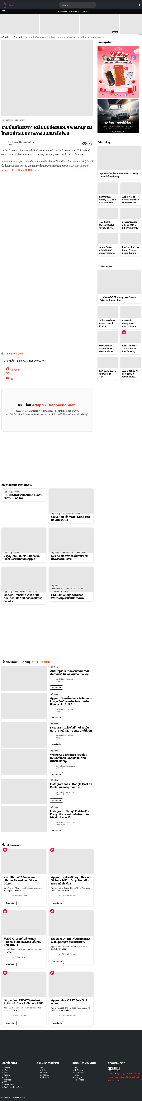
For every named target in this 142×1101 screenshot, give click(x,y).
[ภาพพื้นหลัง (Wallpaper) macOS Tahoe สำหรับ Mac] (131, 312)
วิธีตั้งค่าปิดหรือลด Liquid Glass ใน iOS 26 (107, 323)
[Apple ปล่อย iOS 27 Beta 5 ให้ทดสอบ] (71, 984)
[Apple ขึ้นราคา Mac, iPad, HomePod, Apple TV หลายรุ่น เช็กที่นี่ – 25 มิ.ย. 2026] (59, 24)
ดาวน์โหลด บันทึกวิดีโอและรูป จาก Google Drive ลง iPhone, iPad (118, 298)
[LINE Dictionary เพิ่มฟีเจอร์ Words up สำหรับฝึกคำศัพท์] (71, 579)
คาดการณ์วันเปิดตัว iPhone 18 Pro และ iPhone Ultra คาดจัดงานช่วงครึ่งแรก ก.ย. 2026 (130, 225)
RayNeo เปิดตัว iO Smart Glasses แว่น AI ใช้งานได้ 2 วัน (130, 250)
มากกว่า (18, 890)
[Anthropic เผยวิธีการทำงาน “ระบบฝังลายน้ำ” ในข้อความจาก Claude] (24, 679)
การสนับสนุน (44, 1075)
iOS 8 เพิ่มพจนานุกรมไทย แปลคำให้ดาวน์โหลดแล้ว (23, 496)
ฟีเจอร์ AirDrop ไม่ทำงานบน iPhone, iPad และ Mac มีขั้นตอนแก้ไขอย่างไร (22, 942)
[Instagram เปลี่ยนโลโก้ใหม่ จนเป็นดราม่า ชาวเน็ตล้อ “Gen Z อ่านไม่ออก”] (24, 735)
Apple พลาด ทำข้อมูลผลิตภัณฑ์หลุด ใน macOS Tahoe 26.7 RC (130, 199)
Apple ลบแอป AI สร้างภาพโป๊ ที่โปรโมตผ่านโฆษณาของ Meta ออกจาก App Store (130, 374)
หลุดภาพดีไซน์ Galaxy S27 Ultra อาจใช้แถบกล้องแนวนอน (107, 199)
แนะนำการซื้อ (44, 1077)
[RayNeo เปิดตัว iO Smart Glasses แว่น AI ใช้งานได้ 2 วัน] (131, 238)
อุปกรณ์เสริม (9, 1084)
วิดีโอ (41, 1068)
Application (68, 513)
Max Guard (74, 11)
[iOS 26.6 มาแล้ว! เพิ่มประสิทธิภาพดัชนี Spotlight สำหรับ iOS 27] (71, 923)
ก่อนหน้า (1, 24)
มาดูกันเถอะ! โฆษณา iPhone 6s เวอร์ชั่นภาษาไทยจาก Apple (22, 557)
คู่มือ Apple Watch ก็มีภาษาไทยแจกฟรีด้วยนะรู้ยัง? (69, 557)
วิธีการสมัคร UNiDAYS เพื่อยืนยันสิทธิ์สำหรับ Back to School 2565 (23, 1002)
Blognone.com (15, 353)
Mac (6, 1072)
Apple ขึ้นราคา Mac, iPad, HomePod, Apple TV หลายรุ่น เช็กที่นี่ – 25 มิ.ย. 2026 (59, 29)
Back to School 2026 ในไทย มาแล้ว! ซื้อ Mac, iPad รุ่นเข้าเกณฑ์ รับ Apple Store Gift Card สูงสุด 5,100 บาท (19, 29)
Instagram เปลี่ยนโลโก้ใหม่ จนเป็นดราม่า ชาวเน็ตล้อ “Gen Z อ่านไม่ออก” (71, 729)
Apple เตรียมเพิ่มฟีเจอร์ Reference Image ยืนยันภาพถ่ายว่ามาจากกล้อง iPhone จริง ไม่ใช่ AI (71, 701)
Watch (7, 1075)
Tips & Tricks (80, 552)
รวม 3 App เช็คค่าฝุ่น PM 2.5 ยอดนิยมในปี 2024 (70, 518)
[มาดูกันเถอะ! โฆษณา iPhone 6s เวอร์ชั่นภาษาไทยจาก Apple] (24, 540)
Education (70, 588)
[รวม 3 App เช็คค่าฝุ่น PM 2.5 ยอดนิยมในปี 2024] (71, 501)
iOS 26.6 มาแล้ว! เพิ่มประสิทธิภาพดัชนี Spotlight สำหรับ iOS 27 (70, 940)
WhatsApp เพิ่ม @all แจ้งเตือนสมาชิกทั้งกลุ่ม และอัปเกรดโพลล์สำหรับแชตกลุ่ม (68, 758)
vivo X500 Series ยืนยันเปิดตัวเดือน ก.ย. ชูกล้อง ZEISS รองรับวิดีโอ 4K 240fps (106, 225)
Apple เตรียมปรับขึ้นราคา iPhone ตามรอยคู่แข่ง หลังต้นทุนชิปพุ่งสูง (119, 175)
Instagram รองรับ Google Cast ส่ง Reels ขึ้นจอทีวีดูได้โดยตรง (71, 785)
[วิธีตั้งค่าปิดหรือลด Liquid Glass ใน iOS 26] (108, 312)
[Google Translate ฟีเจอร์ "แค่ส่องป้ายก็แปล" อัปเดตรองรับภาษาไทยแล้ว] (24, 579)
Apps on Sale (33, 591)
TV (5, 1077)
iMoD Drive (62, 11)
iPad (6, 1070)
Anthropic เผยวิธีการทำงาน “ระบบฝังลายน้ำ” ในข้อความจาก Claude (70, 672)
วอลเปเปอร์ (79, 1072)
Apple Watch (67, 552)
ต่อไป (140, 24)
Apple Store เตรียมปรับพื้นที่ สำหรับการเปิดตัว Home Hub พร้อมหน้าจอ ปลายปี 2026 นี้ (107, 250)
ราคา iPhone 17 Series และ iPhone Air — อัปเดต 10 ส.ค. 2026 (20, 880)
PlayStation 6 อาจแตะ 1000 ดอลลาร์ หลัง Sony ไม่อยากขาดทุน (107, 348)
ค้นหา (63, 5)
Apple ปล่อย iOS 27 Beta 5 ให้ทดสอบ (69, 1002)
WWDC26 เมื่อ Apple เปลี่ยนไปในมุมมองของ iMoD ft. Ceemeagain (99, 30)
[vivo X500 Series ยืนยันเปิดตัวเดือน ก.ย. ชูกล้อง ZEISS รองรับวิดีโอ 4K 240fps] (108, 213)
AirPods (7, 1080)
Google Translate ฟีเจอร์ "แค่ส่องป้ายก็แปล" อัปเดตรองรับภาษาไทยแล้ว (23, 598)
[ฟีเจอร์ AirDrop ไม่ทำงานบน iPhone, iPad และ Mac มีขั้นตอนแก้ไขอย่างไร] (24, 923)
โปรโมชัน (43, 1070)
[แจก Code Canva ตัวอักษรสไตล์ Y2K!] (108, 362)
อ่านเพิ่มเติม (56, 687)
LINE (66, 591)
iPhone (81, 588)
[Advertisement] (47, 194)
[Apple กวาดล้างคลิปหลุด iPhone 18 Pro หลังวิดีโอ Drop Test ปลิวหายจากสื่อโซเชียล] (71, 861)
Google (78, 1077)
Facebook (79, 1080)
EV (5, 1082)
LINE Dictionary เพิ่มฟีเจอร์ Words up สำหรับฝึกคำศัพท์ (67, 596)
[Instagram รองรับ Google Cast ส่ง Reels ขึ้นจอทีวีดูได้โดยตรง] (24, 792)
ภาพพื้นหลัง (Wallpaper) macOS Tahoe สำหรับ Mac (129, 323)
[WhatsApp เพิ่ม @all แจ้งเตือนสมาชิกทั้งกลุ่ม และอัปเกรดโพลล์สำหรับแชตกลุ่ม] (24, 762)
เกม (76, 1068)
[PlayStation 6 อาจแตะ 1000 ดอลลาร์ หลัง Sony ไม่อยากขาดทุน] (108, 337)
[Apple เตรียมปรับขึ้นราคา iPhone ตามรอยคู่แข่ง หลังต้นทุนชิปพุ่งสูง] (119, 158)
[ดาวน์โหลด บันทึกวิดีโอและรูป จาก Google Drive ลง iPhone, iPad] (119, 282)
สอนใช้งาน (43, 1072)
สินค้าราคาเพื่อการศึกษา (13, 1087)
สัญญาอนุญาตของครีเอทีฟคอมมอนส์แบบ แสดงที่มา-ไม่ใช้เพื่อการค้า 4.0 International (124, 1077)
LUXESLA (85, 11)
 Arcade (79, 1070)
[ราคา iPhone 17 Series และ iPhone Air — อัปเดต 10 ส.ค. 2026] (24, 861)
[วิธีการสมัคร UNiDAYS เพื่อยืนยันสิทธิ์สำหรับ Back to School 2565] (24, 984)
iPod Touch (57, 591)
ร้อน (5, 850)
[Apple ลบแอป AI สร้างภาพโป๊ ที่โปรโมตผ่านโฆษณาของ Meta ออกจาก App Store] (131, 362)
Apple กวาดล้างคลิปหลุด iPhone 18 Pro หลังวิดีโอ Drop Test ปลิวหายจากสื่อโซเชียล (70, 880)
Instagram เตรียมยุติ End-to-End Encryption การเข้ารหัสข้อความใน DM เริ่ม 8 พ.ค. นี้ (70, 814)
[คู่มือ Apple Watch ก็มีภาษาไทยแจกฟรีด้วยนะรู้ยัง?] (71, 540)
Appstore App (58, 588)
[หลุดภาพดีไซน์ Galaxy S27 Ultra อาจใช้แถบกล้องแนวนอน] (108, 188)
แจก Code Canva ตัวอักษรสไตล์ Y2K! (107, 374)
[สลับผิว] (139, 5)
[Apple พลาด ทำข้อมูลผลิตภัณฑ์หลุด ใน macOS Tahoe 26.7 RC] (131, 188)
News (17, 491)
